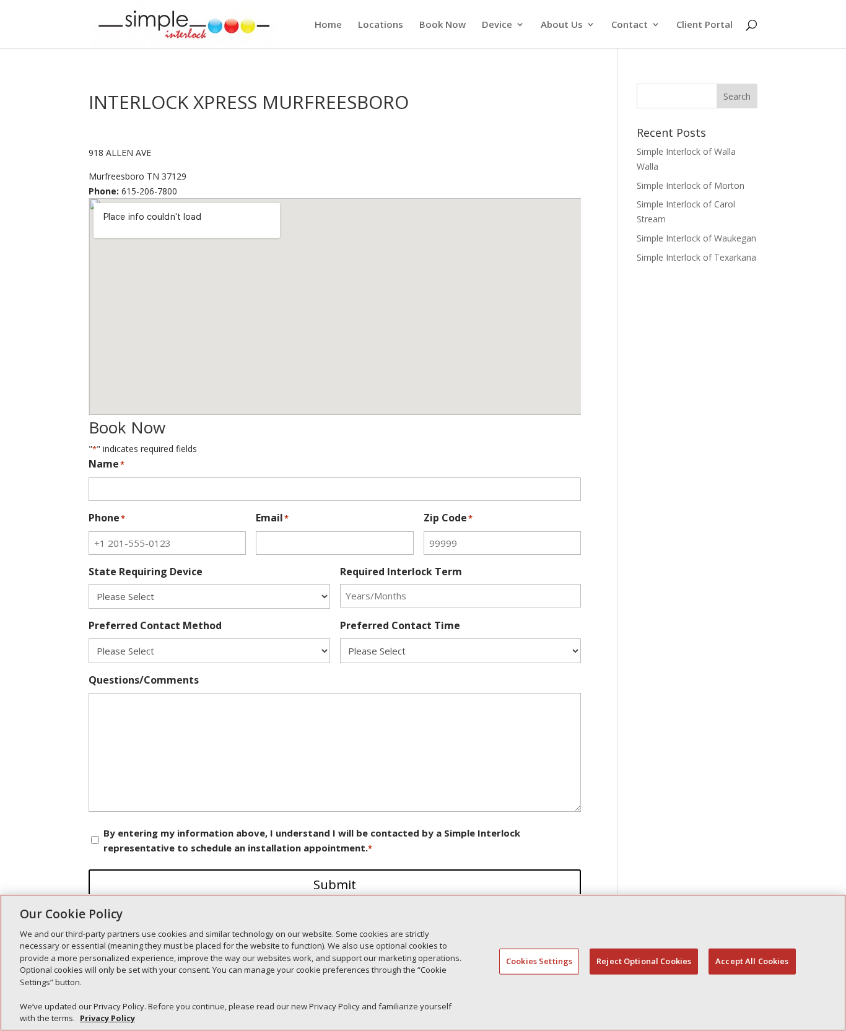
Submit (334, 884)
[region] (423, 962)
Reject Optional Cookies (643, 961)
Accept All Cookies (751, 961)
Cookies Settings (539, 961)
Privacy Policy (107, 1018)
